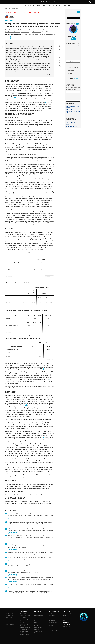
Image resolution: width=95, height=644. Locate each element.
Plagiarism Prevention (53, 622)
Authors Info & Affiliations (49, 32)
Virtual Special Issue (38, 625)
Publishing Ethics (52, 628)
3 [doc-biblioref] (14, 97)
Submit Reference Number (73, 96)
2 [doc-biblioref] (18, 86)
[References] (59, 57)
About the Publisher (9, 615)
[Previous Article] (57, 37)
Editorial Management (38, 615)
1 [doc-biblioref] (17, 86)
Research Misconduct (53, 630)
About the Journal (9, 613)
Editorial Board (9, 617)
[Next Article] (60, 37)
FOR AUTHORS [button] (67, 5)
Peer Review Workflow (38, 627)
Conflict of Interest (52, 617)
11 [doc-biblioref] (44, 437)
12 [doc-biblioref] (47, 449)
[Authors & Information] (59, 47)
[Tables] (59, 63)
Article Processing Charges (25, 615)
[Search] (90, 2)
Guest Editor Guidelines (38, 624)
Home (25, 5)
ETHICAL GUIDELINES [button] (40, 5)
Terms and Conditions (9, 641)
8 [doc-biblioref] (37, 135)
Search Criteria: (72, 64)
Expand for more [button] (48, 276)
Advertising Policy (70, 122)
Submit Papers (73, 18)
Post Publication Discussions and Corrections (52, 625)
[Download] (59, 49)
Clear (71, 78)
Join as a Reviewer (70, 109)
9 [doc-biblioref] (45, 182)
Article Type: (71, 70)
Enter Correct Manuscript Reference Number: (73, 88)
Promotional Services (71, 126)
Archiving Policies (23, 613)
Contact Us (23, 641)
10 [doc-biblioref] (26, 405)
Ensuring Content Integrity (39, 618)
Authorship (22, 622)
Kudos (67, 124)
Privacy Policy (17, 641)
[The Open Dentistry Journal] (83, 616)
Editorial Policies (37, 617)
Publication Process (38, 629)
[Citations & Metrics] (59, 52)
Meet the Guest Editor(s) (10, 619)
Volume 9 (11, 8)
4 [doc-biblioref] (15, 97)
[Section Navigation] (1, 46)
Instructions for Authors (24, 629)
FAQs (7, 620)
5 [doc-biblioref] (45, 102)
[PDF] (10, 37)
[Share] (59, 65)
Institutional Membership (25, 627)
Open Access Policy (9, 622)
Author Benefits (23, 617)
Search (77, 78)
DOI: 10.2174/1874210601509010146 (47, 34)
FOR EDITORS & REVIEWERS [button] (54, 5)
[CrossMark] (9, 17)
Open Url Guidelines (10, 624)
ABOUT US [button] (30, 5)
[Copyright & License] (59, 55)
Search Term (69, 58)
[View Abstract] (7, 37)
